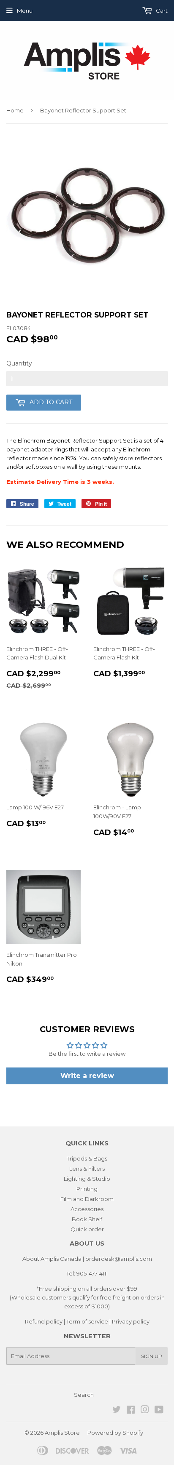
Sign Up (151, 1356)
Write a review (87, 1076)
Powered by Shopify (115, 1432)
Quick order (87, 1229)
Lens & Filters (87, 1168)
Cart (161, 10)
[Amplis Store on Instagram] (145, 1410)
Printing (87, 1188)
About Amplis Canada (52, 1258)
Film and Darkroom (87, 1198)
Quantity (19, 363)
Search (84, 1394)
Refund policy (44, 1321)
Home (15, 110)
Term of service (87, 1321)
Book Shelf (87, 1219)
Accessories (87, 1209)
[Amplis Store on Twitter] (116, 1410)
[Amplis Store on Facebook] (130, 1410)
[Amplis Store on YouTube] (159, 1410)
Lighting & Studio (87, 1178)
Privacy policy (131, 1321)
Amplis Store (62, 1432)
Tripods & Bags (87, 1158)
